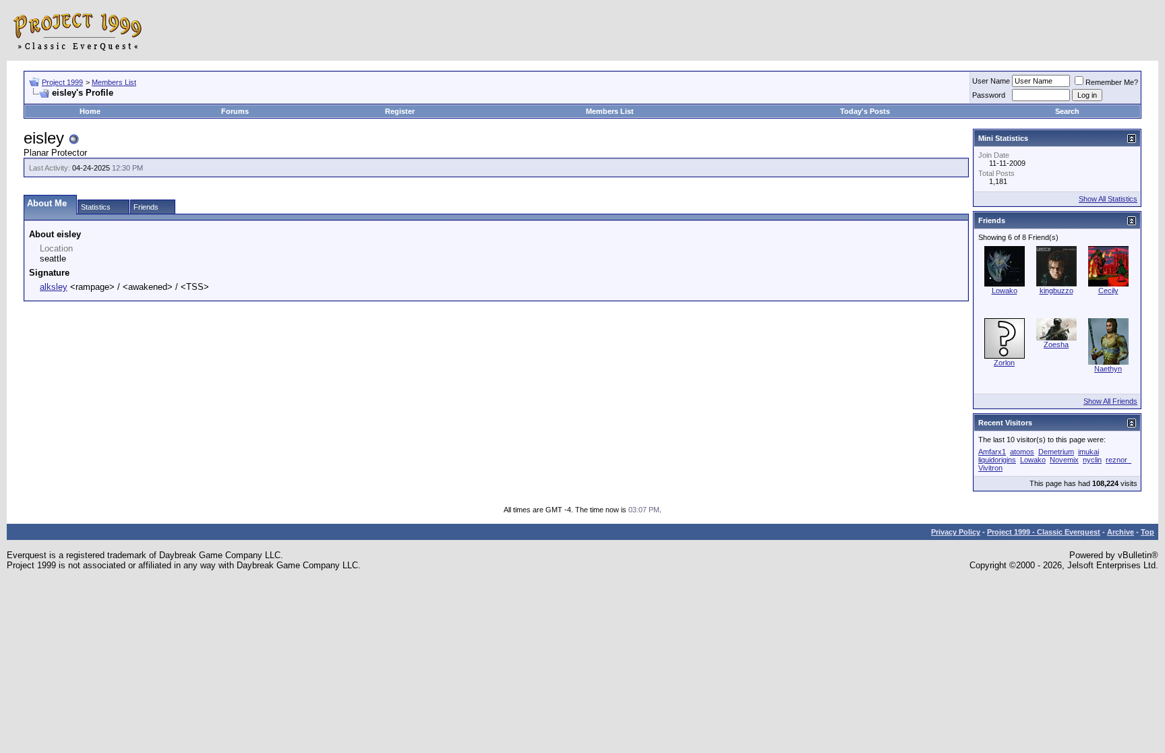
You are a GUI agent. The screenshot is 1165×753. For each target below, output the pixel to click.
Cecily (1108, 291)
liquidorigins (997, 460)
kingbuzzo (1056, 291)
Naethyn (1108, 369)
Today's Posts (865, 111)
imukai (1088, 452)
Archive (1120, 532)
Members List (114, 82)
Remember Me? (1111, 82)
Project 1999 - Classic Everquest (1043, 532)
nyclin (1092, 460)
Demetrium (1056, 452)
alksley (53, 287)
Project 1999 (62, 82)
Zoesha (1056, 344)
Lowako (1004, 291)
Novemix (1064, 460)
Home (90, 111)
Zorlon (1004, 363)
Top (1147, 532)
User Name (991, 81)
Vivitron (990, 468)
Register (400, 111)
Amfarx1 (992, 452)
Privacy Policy (955, 532)
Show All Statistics (1108, 199)
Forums (235, 111)
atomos (1022, 452)
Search (1067, 111)
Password (988, 95)
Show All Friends (1110, 401)
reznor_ (1118, 460)
